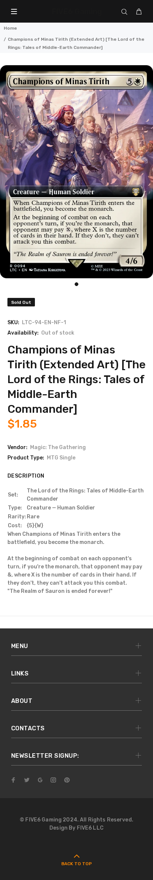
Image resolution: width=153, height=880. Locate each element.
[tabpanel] (76, 171)
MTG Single (61, 458)
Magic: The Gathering (58, 447)
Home (10, 28)
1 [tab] (76, 284)
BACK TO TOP (76, 863)
